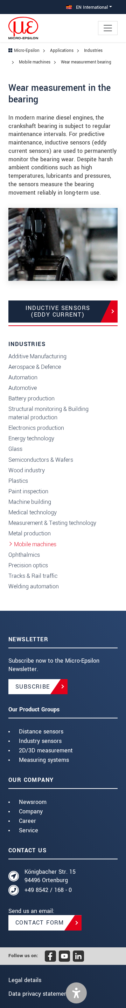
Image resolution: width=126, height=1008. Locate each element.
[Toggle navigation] (108, 28)
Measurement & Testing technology (52, 523)
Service (28, 830)
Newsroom (33, 802)
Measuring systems (44, 760)
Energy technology (31, 438)
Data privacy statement (38, 994)
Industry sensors (40, 741)
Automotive (22, 388)
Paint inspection (28, 491)
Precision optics (28, 565)
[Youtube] (64, 956)
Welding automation (33, 586)
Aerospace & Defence (34, 367)
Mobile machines (35, 544)
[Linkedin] (78, 956)
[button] (76, 992)
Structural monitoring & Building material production (48, 413)
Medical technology (32, 512)
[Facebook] (50, 956)
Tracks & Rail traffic (32, 576)
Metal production (29, 533)
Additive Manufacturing (37, 356)
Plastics (18, 481)
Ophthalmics (24, 555)
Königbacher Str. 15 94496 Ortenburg (50, 876)
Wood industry (26, 470)
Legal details (24, 980)
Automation (22, 377)
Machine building (29, 502)
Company (31, 811)
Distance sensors (41, 731)
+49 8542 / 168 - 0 (48, 890)
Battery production (31, 398)
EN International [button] (91, 7)
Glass (15, 449)
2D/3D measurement (46, 750)
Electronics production (36, 428)
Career (27, 821)
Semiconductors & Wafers (40, 460)
